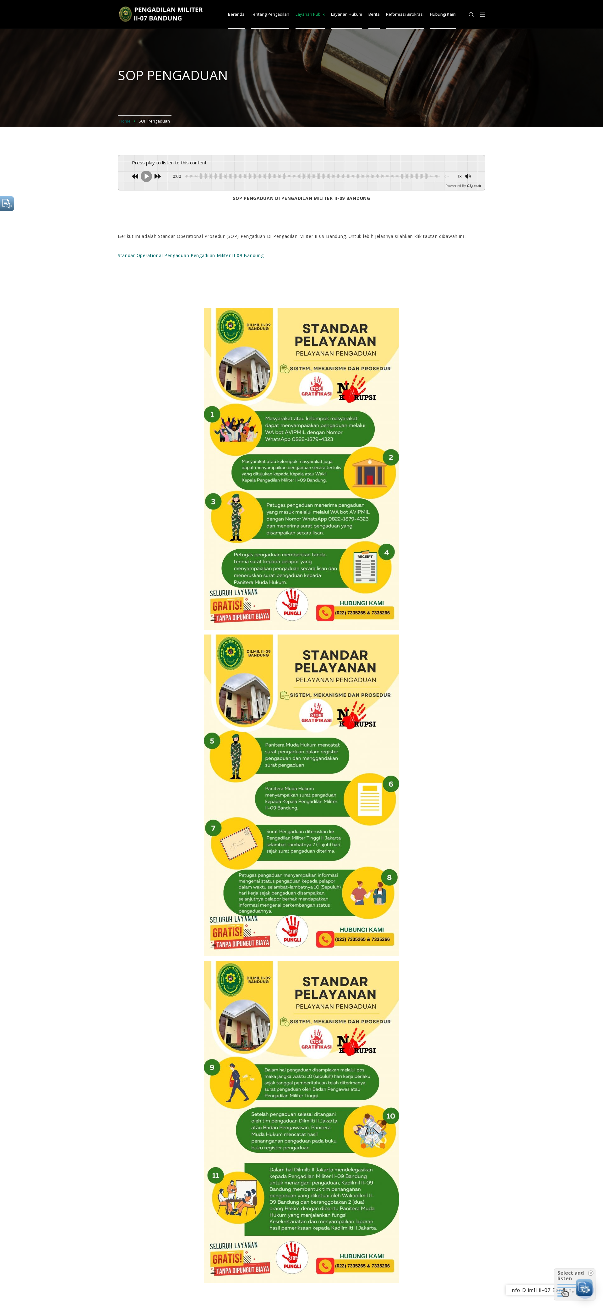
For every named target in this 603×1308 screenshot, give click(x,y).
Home (125, 121)
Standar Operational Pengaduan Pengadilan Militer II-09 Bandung (190, 255)
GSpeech (474, 185)
